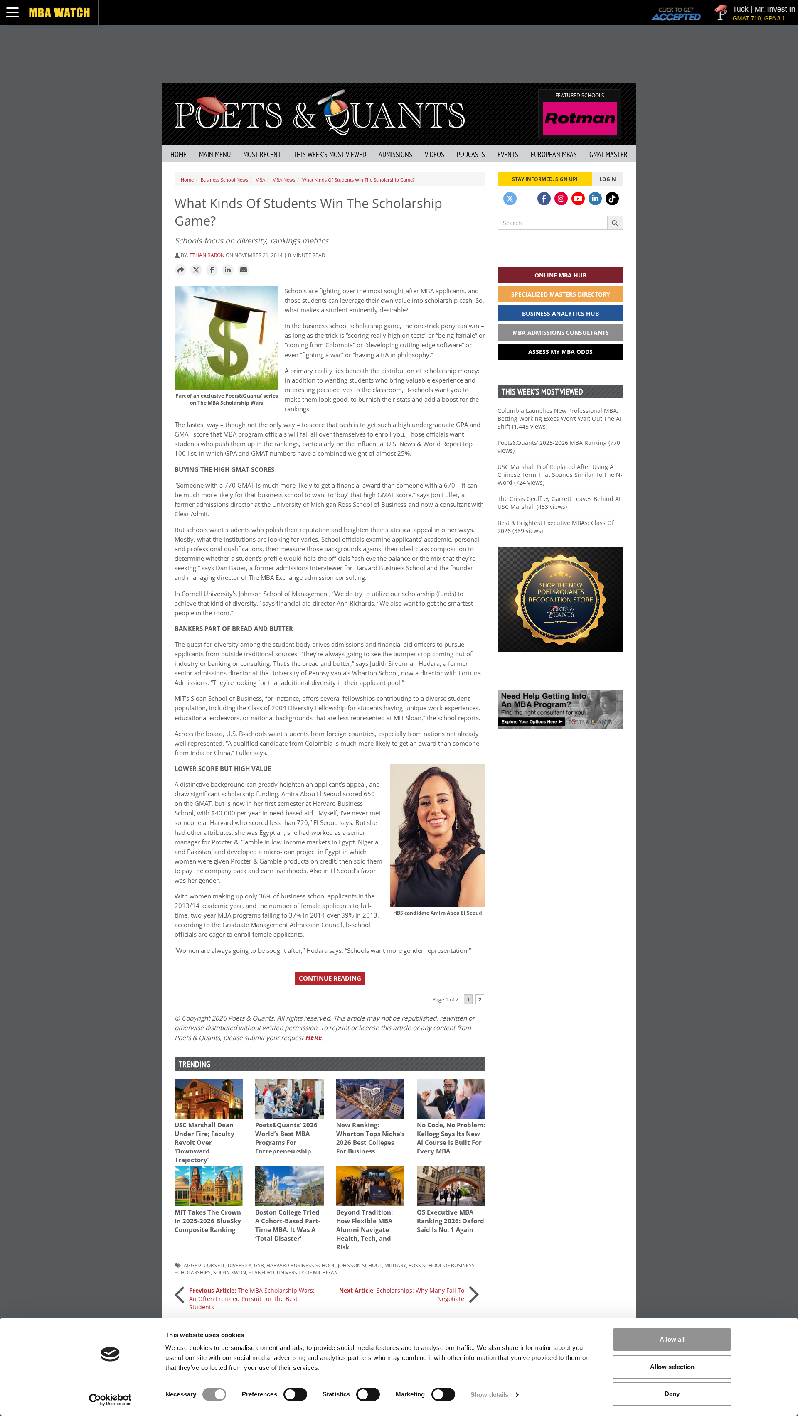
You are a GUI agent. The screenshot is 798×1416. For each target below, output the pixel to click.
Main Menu (215, 154)
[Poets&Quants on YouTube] (578, 198)
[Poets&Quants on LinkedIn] (595, 198)
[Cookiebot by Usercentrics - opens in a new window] (110, 1400)
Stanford (261, 1272)
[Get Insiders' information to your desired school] (560, 599)
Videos (434, 154)
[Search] (615, 223)
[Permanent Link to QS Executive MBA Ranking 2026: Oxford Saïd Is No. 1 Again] (451, 1186)
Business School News (224, 180)
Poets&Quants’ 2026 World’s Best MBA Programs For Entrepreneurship (286, 1138)
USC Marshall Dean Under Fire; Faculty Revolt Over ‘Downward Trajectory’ (204, 1142)
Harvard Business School (300, 1265)
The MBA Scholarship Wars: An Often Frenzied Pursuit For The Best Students (252, 1298)
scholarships (193, 1272)
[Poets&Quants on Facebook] (544, 198)
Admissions (395, 154)
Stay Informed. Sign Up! (544, 179)
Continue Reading (330, 978)
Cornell (214, 1265)
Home (178, 154)
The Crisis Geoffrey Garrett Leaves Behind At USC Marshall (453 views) (559, 502)
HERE (313, 1037)
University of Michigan (307, 1272)
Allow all (672, 1339)
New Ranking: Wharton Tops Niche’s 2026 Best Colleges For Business (370, 1138)
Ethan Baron (207, 255)
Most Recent (262, 154)
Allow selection (672, 1366)
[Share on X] (196, 270)
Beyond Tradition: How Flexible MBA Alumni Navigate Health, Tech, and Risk (364, 1230)
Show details (489, 1394)
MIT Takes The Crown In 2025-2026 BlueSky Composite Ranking (208, 1221)
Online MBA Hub (560, 275)
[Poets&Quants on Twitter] (510, 198)
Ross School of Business (442, 1265)
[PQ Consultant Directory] (560, 709)
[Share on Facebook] (212, 270)
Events (508, 154)
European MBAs (554, 154)
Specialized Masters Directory (560, 294)
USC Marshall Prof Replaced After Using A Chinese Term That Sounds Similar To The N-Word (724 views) (560, 474)
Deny (672, 1393)
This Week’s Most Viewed (329, 154)
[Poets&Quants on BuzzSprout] (527, 198)
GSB (259, 1265)
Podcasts (471, 154)
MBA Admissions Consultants (560, 332)
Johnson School (360, 1265)
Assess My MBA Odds (560, 352)
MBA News (283, 180)
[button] (180, 270)
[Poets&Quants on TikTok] (612, 198)
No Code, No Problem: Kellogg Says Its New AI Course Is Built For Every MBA (451, 1138)
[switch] (295, 1394)
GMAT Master (608, 154)
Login (607, 179)
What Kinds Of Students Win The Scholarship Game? (358, 180)
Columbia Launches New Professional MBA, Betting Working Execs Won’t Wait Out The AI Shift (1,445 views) (559, 418)
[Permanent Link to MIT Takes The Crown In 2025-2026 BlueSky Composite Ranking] (209, 1186)
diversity (239, 1265)
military (395, 1265)
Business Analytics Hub (560, 313)
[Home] (320, 111)
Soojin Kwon (229, 1272)
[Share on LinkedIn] (228, 270)
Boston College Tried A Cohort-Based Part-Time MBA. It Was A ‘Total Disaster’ (287, 1225)
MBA (260, 180)
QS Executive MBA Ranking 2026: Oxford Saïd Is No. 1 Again (450, 1221)
